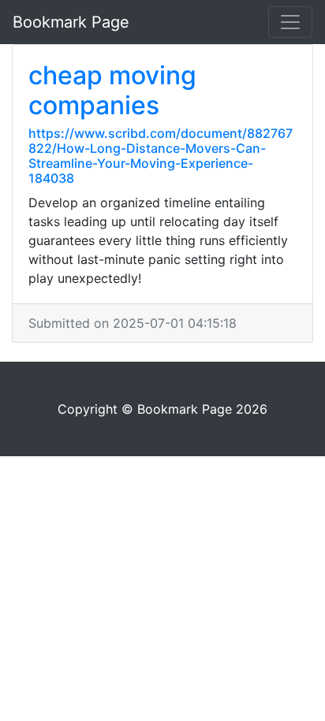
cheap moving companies (112, 90)
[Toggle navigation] (290, 22)
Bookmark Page (71, 22)
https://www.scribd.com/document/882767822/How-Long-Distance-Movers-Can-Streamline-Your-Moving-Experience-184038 (160, 156)
